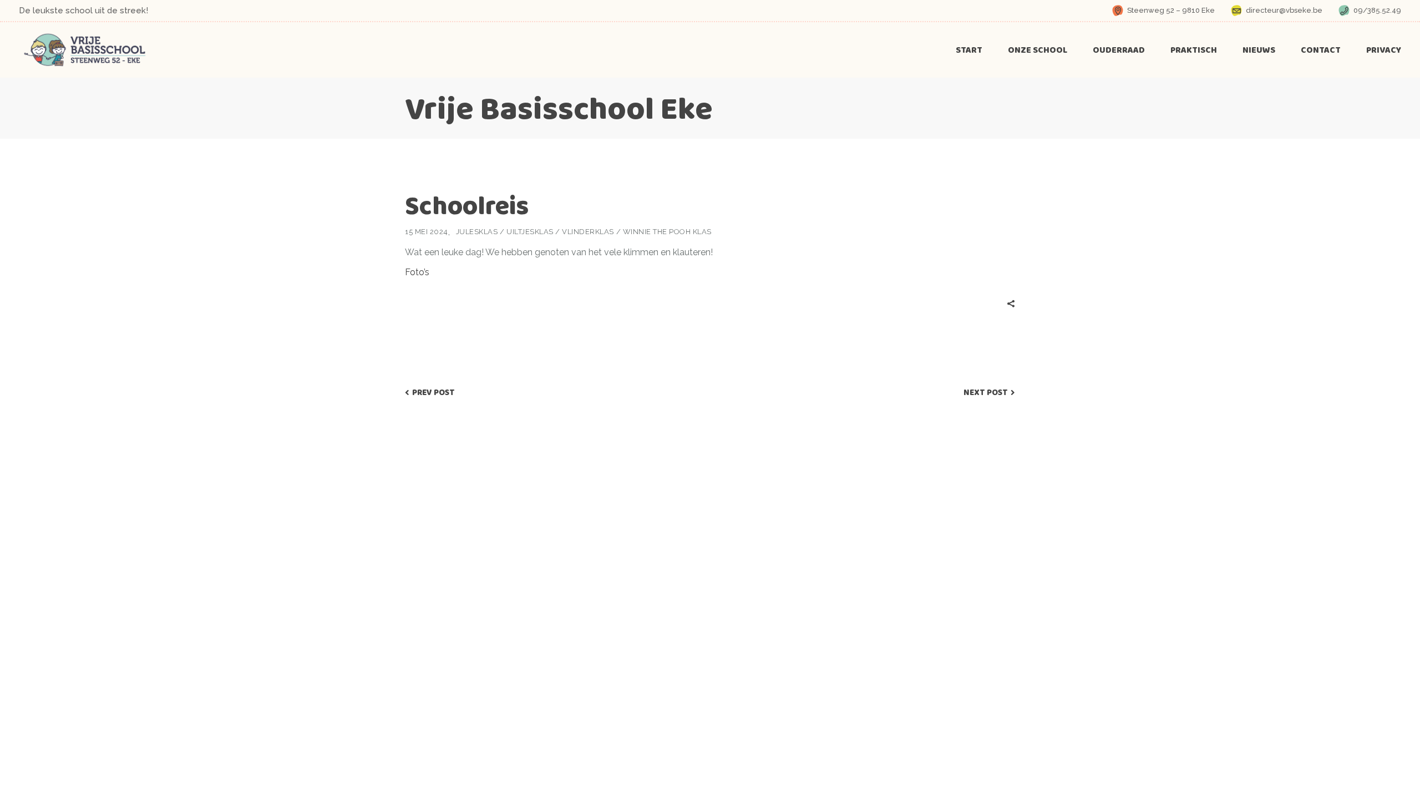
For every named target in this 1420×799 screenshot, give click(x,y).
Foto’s (417, 272)
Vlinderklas (588, 231)
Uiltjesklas (530, 231)
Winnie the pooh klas (667, 231)
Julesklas (477, 231)
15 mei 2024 (426, 231)
